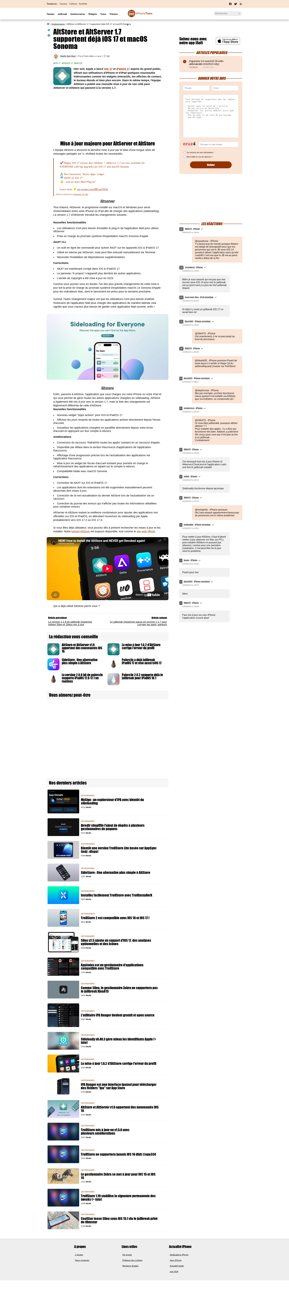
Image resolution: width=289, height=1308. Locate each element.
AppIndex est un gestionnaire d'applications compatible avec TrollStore (112, 966)
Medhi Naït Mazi (68, 56)
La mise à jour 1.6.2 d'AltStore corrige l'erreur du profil (141, 646)
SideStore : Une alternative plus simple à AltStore (80, 661)
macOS (78, 63)
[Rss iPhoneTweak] (240, 5)
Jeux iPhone (176, 1260)
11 (181, 322)
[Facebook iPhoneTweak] (230, 5)
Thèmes (113, 13)
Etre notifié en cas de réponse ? (200, 157)
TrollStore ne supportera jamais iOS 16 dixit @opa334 (118, 1154)
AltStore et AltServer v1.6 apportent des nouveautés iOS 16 (82, 648)
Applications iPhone (179, 1255)
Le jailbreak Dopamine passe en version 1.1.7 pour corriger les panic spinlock (138, 623)
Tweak (139, 15)
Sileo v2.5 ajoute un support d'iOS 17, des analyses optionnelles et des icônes (116, 942)
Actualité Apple (177, 1266)
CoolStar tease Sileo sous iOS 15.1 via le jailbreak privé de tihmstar (119, 1220)
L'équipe (79, 1255)
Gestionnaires (77, 13)
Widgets (92, 13)
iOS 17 (57, 63)
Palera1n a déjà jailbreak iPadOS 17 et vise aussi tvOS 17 (142, 661)
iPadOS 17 (68, 63)
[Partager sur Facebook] (49, 36)
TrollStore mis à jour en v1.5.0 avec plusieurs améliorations (105, 1131)
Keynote (63, 4)
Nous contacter (82, 1260)
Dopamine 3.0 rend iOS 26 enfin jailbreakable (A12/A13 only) (206, 62)
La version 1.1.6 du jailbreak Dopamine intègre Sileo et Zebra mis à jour (70, 623)
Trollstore (73, 4)
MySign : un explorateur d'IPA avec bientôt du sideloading (112, 801)
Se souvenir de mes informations (200, 152)
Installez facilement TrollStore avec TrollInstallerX (116, 895)
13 (181, 267)
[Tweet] (49, 30)
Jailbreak (62, 13)
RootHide (83, 4)
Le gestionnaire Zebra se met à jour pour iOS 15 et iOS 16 (118, 1176)
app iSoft (174, 1271)
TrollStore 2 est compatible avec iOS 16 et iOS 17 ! (115, 918)
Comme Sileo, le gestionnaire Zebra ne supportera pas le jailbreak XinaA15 (119, 989)
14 (108, 56)
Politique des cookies (132, 1260)
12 (181, 297)
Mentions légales (130, 1266)
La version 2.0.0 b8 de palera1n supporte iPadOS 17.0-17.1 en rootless (82, 678)
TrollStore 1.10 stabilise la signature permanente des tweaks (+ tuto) (118, 1197)
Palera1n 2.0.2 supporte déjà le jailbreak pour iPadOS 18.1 (142, 676)
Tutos (103, 13)
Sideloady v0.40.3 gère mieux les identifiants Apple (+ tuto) (118, 1040)
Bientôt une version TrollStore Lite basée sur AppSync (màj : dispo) (119, 849)
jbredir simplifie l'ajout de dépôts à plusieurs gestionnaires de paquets (112, 827)
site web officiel (146, 531)
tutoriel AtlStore (80, 531)
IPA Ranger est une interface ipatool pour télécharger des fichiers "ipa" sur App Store (118, 1086)
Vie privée (127, 1255)
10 (181, 349)
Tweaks (50, 13)
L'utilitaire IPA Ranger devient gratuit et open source (117, 1015)
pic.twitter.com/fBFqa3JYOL (92, 189)
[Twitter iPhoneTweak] (235, 5)
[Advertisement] (107, 115)
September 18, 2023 (81, 194)
